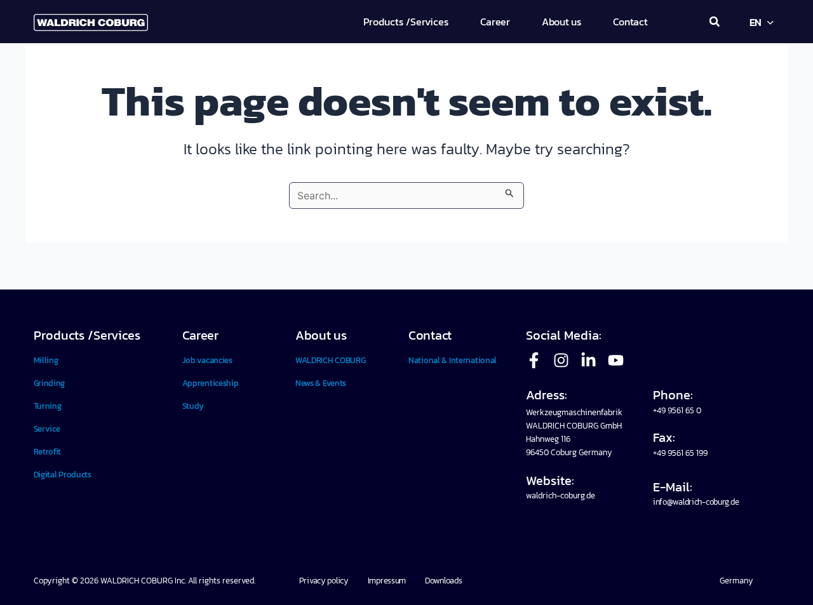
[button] (714, 21)
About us (321, 335)
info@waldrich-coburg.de (696, 502)
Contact (430, 335)
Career (200, 335)
